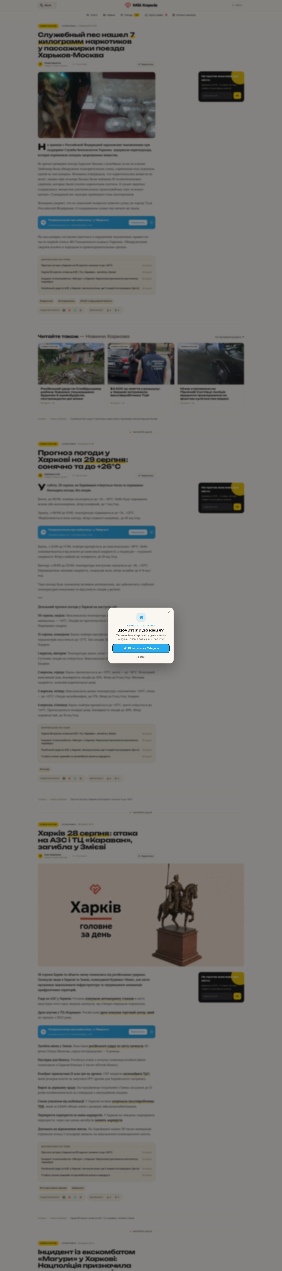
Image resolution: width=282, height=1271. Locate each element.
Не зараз (141, 656)
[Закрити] (169, 612)
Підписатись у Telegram (143, 648)
